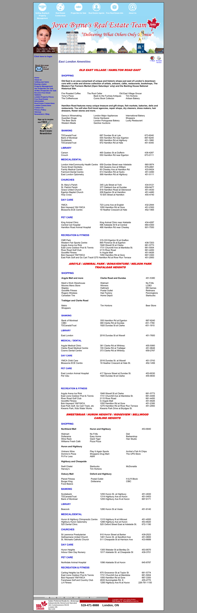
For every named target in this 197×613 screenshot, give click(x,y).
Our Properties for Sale (43, 89)
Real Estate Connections (44, 103)
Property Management (43, 86)
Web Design (116, 601)
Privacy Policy (40, 110)
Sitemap (37, 112)
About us (38, 80)
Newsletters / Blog (41, 114)
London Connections (42, 106)
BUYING (53, 597)
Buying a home (40, 84)
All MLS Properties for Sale (45, 91)
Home (36, 78)
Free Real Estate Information (41, 100)
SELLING (60, 597)
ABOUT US (68, 597)
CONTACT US (84, 597)
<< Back (152, 61)
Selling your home (41, 82)
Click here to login (43, 56)
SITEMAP (93, 597)
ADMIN (76, 597)
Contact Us (39, 108)
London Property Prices (44, 97)
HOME (47, 597)
